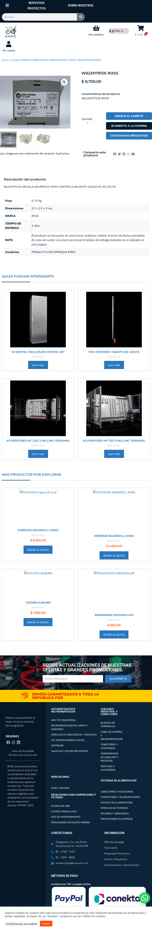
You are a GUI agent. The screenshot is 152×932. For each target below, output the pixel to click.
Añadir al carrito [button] (38, 549)
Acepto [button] (46, 923)
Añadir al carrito (129, 116)
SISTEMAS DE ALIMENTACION (118, 780)
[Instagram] (13, 742)
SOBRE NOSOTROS (80, 5)
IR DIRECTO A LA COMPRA (129, 125)
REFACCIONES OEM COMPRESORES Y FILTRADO (73, 796)
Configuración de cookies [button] (21, 923)
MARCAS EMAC (60, 776)
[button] (64, 82)
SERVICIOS (36, 3)
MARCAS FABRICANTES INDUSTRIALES (44, 60)
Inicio (5, 60)
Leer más (38, 365)
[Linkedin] (18, 742)
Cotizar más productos (129, 135)
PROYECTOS (36, 8)
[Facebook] (8, 742)
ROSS (72, 60)
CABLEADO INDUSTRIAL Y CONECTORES (109, 711)
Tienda (15, 60)
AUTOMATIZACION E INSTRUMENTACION (63, 710)
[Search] (81, 17)
